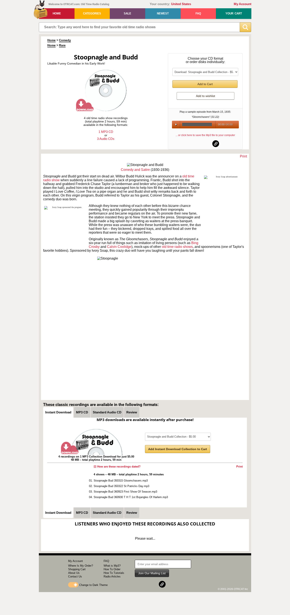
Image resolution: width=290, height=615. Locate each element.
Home (57, 13)
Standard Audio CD (107, 412)
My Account (242, 4)
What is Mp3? (112, 565)
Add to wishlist (205, 96)
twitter (205, 143)
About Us (74, 572)
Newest (163, 13)
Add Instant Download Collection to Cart (177, 449)
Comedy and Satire (135, 169)
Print (243, 156)
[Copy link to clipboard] (215, 143)
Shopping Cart (77, 569)
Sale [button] (127, 13)
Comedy (65, 40)
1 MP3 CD (106, 131)
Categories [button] (92, 13)
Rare (62, 45)
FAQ (198, 13)
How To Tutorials (114, 572)
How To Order (112, 569)
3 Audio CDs (105, 138)
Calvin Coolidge (119, 247)
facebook (195, 143)
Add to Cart (205, 84)
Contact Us (75, 576)
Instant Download (58, 412)
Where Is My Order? (80, 565)
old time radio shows (177, 247)
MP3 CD (82, 412)
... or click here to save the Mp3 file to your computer (205, 135)
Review (131, 412)
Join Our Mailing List (152, 573)
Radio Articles (112, 576)
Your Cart (233, 13)
